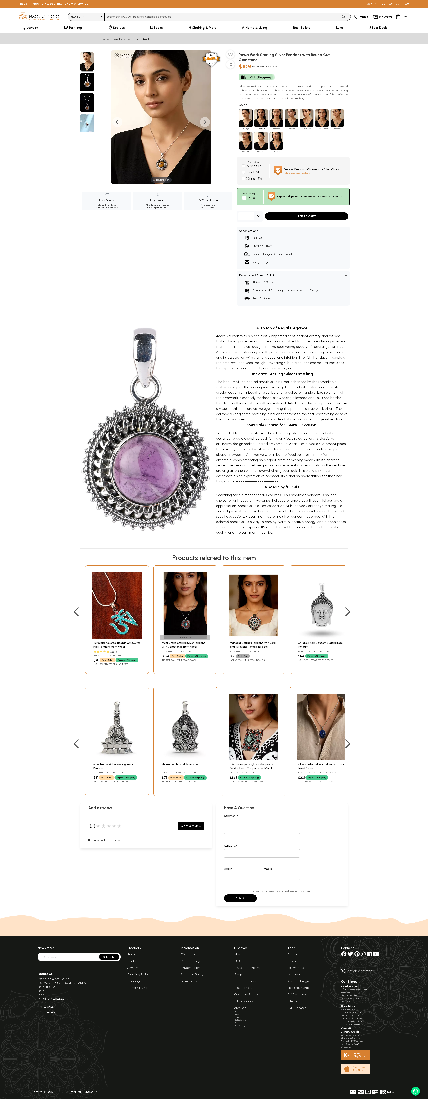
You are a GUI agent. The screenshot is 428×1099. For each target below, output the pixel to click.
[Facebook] (343, 955)
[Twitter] (350, 955)
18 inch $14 (253, 172)
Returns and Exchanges (269, 290)
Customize (295, 961)
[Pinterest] (357, 955)
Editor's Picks (243, 1001)
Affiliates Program (300, 981)
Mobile (268, 868)
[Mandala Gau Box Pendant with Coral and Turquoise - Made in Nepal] (253, 637)
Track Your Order (299, 987)
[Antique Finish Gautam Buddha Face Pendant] (322, 637)
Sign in (371, 4)
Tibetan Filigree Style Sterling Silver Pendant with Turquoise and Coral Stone (251, 768)
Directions (346, 1001)
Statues (132, 954)
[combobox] (221, 17)
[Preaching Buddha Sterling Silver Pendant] (117, 759)
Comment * (231, 815)
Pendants (132, 39)
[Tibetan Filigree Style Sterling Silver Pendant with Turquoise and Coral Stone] (253, 759)
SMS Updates (297, 1008)
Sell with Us (296, 967)
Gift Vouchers (297, 994)
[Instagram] (363, 955)
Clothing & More (139, 974)
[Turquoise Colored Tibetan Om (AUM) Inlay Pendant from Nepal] (117, 637)
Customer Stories (246, 994)
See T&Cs (113, 207)
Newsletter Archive (247, 967)
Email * (228, 868)
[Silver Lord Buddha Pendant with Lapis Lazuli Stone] (322, 759)
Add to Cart (306, 216)
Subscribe (109, 957)
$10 (252, 198)
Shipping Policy (192, 974)
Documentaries (245, 981)
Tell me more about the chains (297, 173)
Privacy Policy (304, 891)
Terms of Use (287, 891)
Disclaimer (188, 954)
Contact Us (295, 954)
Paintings (134, 981)
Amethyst (148, 39)
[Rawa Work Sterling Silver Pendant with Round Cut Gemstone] (87, 62)
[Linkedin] (369, 955)
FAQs (237, 961)
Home (105, 39)
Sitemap (293, 1001)
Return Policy (190, 961)
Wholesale (295, 974)
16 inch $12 (253, 166)
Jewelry (117, 39)
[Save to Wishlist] (230, 56)
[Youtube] (376, 955)
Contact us (390, 4)
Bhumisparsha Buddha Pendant (181, 764)
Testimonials (243, 987)
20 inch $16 (254, 179)
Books (131, 961)
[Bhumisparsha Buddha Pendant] (185, 759)
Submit (240, 898)
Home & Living (137, 987)
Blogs (238, 974)
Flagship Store (349, 986)
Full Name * (230, 846)
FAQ (406, 4)
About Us (240, 954)
